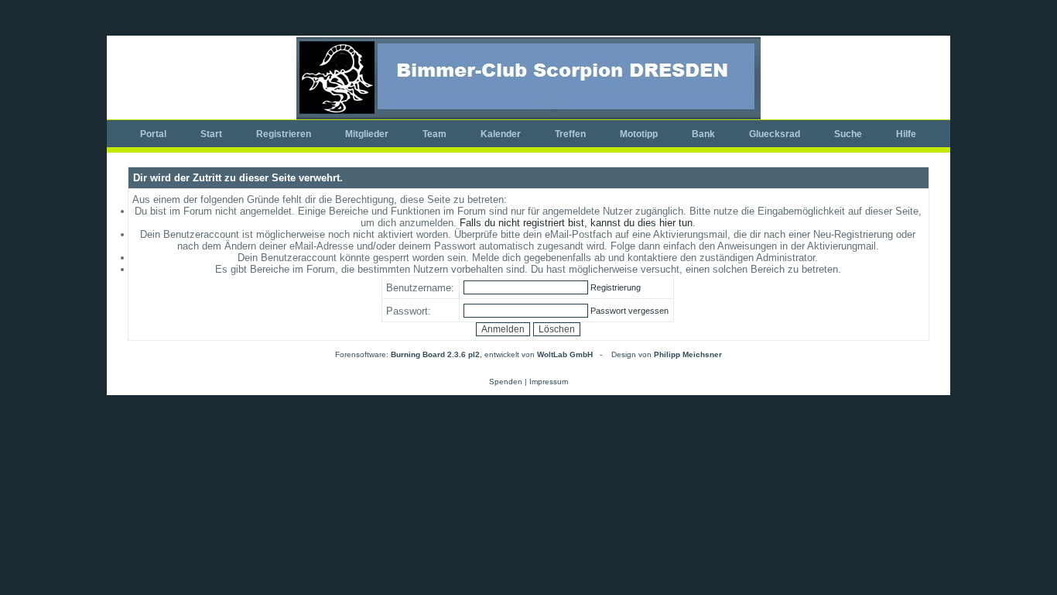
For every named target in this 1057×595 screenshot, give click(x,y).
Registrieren (283, 134)
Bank (703, 134)
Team (434, 134)
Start (211, 134)
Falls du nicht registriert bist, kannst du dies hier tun (576, 223)
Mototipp (639, 134)
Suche (848, 134)
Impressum (548, 381)
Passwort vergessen (629, 310)
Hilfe (906, 134)
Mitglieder (366, 134)
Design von (666, 354)
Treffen (570, 134)
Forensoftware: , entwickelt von (464, 354)
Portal (153, 134)
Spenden (505, 381)
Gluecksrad (774, 134)
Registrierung (615, 287)
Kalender (501, 134)
